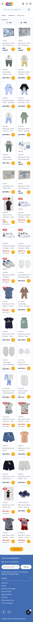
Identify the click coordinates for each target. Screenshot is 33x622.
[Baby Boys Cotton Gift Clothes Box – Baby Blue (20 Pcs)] (9, 32)
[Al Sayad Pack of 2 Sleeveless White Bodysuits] (24, 264)
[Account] (27, 4)
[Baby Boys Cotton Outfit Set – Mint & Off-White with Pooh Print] (9, 408)
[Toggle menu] (2, 4)
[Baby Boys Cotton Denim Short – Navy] (9, 465)
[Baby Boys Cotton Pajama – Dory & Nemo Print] (24, 524)
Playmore (5, 212)
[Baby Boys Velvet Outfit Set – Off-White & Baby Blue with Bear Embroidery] (9, 118)
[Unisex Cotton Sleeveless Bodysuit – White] (24, 380)
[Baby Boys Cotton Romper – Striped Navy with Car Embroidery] (9, 524)
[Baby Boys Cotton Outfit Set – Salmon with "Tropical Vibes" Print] (24, 437)
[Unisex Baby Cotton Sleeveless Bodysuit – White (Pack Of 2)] (9, 351)
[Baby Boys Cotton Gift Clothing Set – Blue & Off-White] (24, 146)
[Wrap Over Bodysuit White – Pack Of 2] (24, 351)
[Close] (30, 610)
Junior (4, 41)
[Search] (29, 10)
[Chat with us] (28, 612)
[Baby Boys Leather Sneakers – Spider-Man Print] (9, 264)
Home (3, 15)
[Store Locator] (23, 4)
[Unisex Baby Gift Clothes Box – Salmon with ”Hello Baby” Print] (9, 175)
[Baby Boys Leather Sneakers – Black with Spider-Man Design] (24, 235)
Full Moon (21, 301)
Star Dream (6, 388)
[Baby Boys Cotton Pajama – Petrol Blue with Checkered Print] (9, 293)
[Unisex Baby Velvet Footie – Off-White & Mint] (9, 146)
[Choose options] (13, 78)
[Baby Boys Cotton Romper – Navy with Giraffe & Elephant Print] (9, 323)
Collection (11, 15)
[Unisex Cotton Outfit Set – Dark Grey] (9, 204)
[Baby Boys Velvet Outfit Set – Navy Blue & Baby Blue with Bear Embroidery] (24, 89)
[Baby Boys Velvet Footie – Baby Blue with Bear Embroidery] (9, 89)
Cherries (21, 212)
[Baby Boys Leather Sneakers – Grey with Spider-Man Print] (9, 235)
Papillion (21, 388)
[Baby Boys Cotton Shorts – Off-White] (24, 465)
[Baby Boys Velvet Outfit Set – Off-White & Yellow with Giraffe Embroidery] (24, 61)
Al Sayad (21, 272)
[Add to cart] (13, 49)
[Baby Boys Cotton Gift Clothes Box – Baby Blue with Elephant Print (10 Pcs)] (24, 32)
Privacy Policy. (14, 574)
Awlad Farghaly (23, 502)
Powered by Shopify (18, 619)
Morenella (21, 533)
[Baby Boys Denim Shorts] (9, 437)
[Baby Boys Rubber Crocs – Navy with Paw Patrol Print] (24, 494)
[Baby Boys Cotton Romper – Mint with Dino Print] (24, 323)
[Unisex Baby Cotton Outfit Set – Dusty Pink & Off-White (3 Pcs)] (24, 293)
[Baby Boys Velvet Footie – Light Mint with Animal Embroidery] (24, 118)
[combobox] (16, 9)
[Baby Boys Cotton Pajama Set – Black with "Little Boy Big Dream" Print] (9, 494)
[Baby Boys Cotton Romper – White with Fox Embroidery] (24, 408)
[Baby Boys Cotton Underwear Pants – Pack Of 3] (9, 380)
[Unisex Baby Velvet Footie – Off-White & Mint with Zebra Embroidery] (9, 61)
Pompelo (5, 69)
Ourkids (5, 301)
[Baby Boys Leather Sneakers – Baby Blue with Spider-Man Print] (24, 204)
